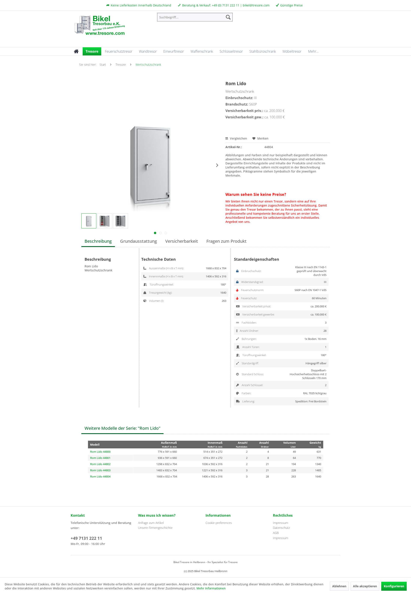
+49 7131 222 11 (86, 538)
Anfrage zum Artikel (151, 523)
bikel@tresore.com (256, 5)
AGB (276, 533)
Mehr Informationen (211, 588)
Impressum (280, 523)
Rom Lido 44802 (100, 464)
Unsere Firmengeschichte (155, 528)
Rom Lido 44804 (100, 476)
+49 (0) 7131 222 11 (225, 5)
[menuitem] (195, 17)
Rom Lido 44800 (100, 452)
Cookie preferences (219, 523)
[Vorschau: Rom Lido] (88, 220)
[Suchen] (228, 17)
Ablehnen (339, 586)
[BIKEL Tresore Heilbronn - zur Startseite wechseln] (99, 24)
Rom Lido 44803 (100, 470)
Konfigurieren (394, 586)
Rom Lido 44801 (100, 458)
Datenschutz (281, 528)
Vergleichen (238, 138)
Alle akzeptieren (365, 586)
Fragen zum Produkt (226, 241)
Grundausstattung (138, 241)
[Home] (76, 51)
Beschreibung (98, 241)
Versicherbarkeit (181, 241)
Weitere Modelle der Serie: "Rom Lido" (122, 428)
